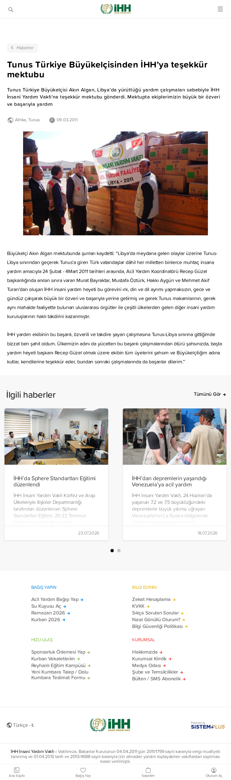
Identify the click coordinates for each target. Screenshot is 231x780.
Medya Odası (146, 665)
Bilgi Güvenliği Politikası (157, 626)
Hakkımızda (144, 652)
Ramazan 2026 (48, 613)
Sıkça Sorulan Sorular (155, 613)
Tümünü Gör (207, 394)
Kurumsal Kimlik (149, 658)
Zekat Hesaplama (151, 599)
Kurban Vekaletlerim (53, 658)
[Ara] (11, 9)
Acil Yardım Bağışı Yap (55, 599)
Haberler (25, 47)
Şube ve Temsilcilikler (155, 672)
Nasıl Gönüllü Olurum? (156, 619)
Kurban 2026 (45, 619)
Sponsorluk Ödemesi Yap (58, 652)
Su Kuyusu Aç (46, 606)
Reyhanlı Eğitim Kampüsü (58, 665)
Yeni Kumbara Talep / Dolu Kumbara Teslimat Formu (59, 674)
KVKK (138, 606)
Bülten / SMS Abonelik (156, 678)
